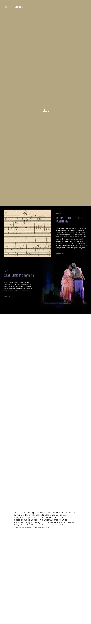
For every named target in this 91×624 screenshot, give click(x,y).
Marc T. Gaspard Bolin (14, 7)
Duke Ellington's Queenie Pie (19, 275)
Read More (60, 253)
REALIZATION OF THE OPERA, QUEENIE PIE (70, 219)
